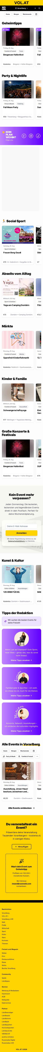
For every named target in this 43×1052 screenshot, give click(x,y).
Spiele (4, 978)
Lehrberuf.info (7, 1031)
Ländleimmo (6, 1018)
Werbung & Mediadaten (10, 991)
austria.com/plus (8, 1037)
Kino (3, 956)
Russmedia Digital (8, 1040)
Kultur (4, 934)
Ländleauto (6, 1015)
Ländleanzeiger (7, 1012)
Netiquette (5, 1000)
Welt (3, 922)
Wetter (4, 953)
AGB (3, 997)
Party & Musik (10, 756)
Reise (4, 962)
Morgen (16, 14)
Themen (5, 943)
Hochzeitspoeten (8, 1028)
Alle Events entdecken (20, 808)
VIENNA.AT (6, 1034)
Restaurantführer (8, 959)
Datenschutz (6, 1003)
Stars (4, 937)
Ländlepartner (7, 1025)
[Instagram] (31, 135)
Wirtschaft (5, 928)
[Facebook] (23, 135)
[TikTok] (38, 135)
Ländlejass (6, 981)
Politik (4, 925)
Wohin (4, 965)
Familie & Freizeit (27, 756)
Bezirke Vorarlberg (8, 968)
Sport (4, 931)
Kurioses (5, 940)
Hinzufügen (23, 847)
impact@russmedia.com (21, 884)
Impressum (6, 994)
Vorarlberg (5, 913)
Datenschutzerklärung (16, 541)
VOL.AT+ (5, 916)
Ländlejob (5, 1022)
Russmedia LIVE (8, 1043)
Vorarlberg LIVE (7, 919)
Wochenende (27, 14)
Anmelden (21, 533)
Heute (8, 14)
